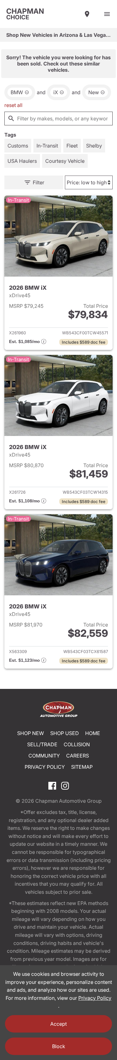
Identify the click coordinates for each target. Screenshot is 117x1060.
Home (92, 733)
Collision (77, 744)
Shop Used (64, 733)
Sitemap (82, 767)
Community (44, 756)
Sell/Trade (42, 744)
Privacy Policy (45, 767)
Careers (77, 756)
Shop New (30, 733)
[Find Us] (87, 14)
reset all (13, 105)
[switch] (107, 14)
